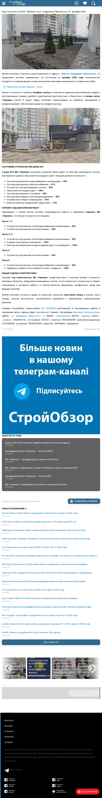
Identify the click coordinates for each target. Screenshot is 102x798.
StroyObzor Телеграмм (15, 770)
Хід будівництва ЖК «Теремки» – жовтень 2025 (29, 452)
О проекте (9, 731)
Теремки (25, 73)
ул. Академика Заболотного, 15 (28, 315)
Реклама (8, 726)
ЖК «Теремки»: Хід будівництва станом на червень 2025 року (36, 485)
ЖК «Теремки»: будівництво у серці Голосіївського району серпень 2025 (41, 468)
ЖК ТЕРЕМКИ (48, 308)
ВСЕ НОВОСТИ (51, 642)
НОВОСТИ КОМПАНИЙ (14, 508)
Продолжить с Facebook (86, 501)
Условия (8, 742)
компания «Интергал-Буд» (86, 312)
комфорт (7, 319)
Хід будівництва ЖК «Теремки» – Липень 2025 (28, 477)
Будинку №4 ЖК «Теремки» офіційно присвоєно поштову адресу (37, 443)
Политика (9, 737)
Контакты (9, 720)
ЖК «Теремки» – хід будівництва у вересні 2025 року (31, 460)
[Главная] (17, 3)
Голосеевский (63, 315)
